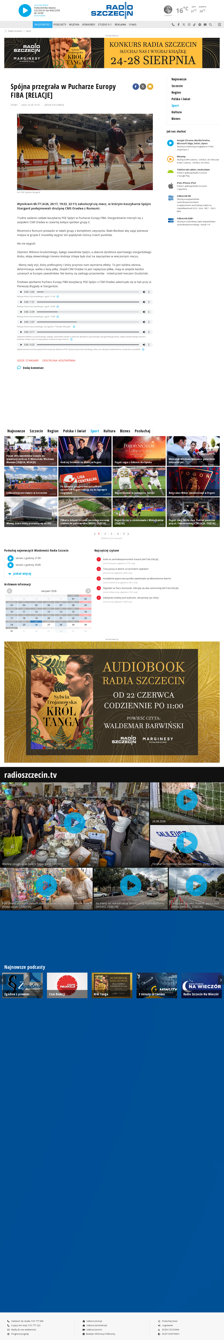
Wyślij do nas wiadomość (205, 24)
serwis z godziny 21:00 (28, 558)
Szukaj (210, 24)
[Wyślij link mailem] (150, 86)
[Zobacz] (112, 53)
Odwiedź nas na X (184, 24)
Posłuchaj (142, 431)
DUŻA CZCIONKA (170, 1329)
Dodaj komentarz (33, 368)
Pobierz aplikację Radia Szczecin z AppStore (192, 186)
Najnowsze (179, 79)
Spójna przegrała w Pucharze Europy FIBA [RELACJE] (63, 91)
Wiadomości (43, 24)
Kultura (177, 112)
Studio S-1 (105, 24)
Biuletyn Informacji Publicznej (100, 1333)
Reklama (120, 24)
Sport (28, 31)
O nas (133, 24)
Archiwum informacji (17, 584)
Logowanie (167, 1325)
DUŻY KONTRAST (170, 1333)
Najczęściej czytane (106, 550)
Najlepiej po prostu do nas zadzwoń (173, 24)
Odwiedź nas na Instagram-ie (189, 24)
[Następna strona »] (128, 534)
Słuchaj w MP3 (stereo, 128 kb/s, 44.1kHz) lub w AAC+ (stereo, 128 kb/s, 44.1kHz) (198, 159)
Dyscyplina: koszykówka (59, 360)
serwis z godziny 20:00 (28, 564)
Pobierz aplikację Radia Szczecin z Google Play (193, 172)
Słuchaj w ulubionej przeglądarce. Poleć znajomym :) (195, 145)
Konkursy (88, 24)
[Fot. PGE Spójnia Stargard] (85, 152)
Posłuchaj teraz (169, 1321)
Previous (3, 979)
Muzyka (74, 24)
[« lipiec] (13, 591)
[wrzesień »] (84, 591)
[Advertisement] (85, 398)
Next (221, 979)
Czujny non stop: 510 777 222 (25, 1325)
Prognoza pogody (20, 1333)
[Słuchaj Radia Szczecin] (25, 10)
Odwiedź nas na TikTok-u (194, 24)
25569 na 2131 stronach (111, 538)
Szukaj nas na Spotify (200, 24)
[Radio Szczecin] (112, 10)
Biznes (176, 118)
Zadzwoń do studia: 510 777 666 (27, 1321)
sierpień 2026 (49, 591)
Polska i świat (181, 99)
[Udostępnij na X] (143, 86)
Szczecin (177, 86)
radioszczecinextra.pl (96, 1325)
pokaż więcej (22, 573)
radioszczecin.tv (30, 774)
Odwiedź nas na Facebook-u (178, 24)
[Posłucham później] (57, 296)
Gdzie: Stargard (28, 360)
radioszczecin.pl (94, 1321)
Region (176, 92)
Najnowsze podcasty (24, 967)
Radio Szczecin (15, 31)
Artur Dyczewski (54, 105)
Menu (219, 24)
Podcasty (59, 24)
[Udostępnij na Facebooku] (136, 86)
